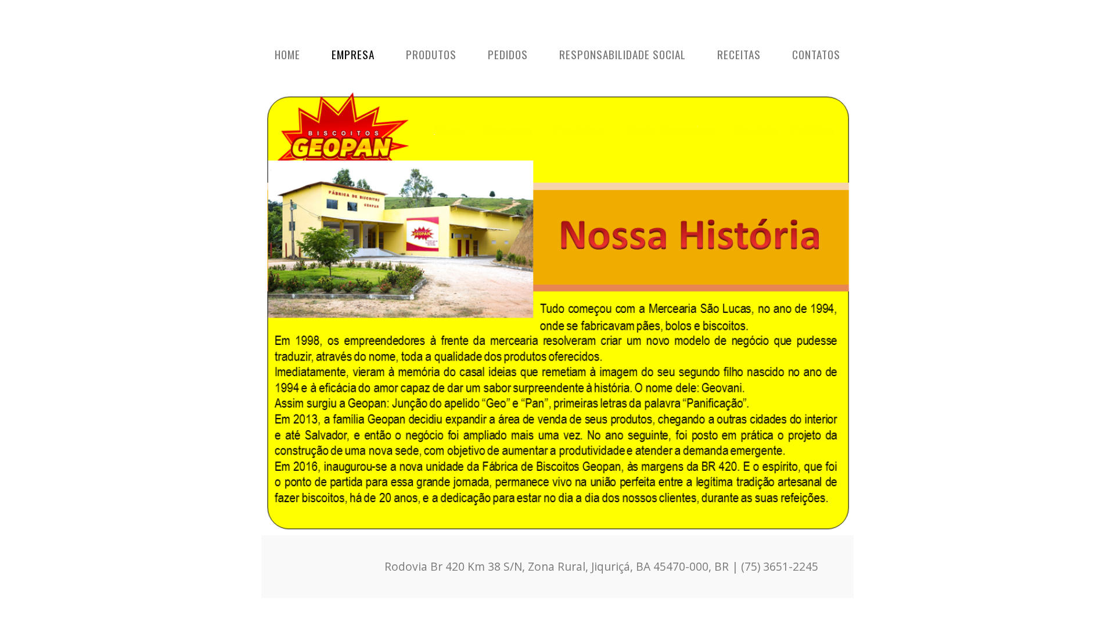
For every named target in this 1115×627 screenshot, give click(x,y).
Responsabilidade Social (622, 54)
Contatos (816, 54)
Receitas (739, 54)
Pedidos (508, 54)
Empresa (353, 54)
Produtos (431, 54)
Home (287, 54)
